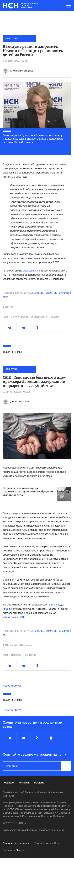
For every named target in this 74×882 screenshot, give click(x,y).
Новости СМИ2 (12, 685)
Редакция (8, 782)
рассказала (29, 270)
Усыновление (39, 316)
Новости (38, 292)
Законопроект (19, 316)
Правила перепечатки (16, 843)
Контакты (24, 782)
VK (55, 292)
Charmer (20, 850)
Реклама (39, 782)
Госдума (55, 316)
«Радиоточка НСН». (14, 617)
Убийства (30, 654)
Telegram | (65, 292)
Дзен (49, 292)
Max (5, 297)
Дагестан (16, 654)
